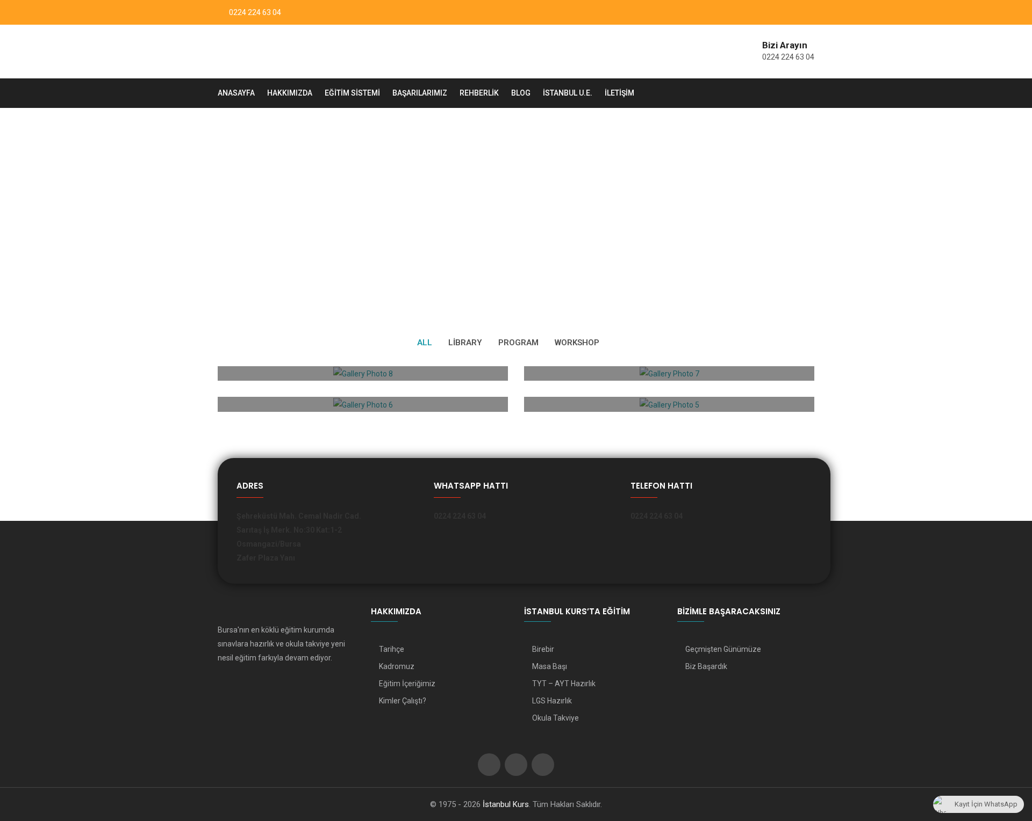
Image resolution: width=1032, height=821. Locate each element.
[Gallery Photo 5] (669, 406)
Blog (521, 93)
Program (518, 342)
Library (465, 342)
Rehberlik (479, 93)
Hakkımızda (289, 93)
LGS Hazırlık (552, 700)
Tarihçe (391, 649)
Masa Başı (549, 666)
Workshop (577, 342)
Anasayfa (236, 93)
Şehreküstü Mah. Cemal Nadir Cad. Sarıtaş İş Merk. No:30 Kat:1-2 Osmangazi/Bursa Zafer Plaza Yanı (298, 537)
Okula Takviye (555, 718)
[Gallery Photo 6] (362, 406)
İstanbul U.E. (567, 93)
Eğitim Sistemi (352, 93)
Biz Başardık (706, 666)
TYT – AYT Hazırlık (564, 683)
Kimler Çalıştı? (402, 700)
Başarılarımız (419, 93)
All (424, 342)
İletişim (619, 93)
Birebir (543, 649)
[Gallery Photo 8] (362, 374)
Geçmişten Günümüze (723, 649)
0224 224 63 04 (255, 12)
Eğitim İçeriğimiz (407, 683)
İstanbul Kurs (506, 804)
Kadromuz (396, 666)
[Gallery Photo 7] (669, 374)
